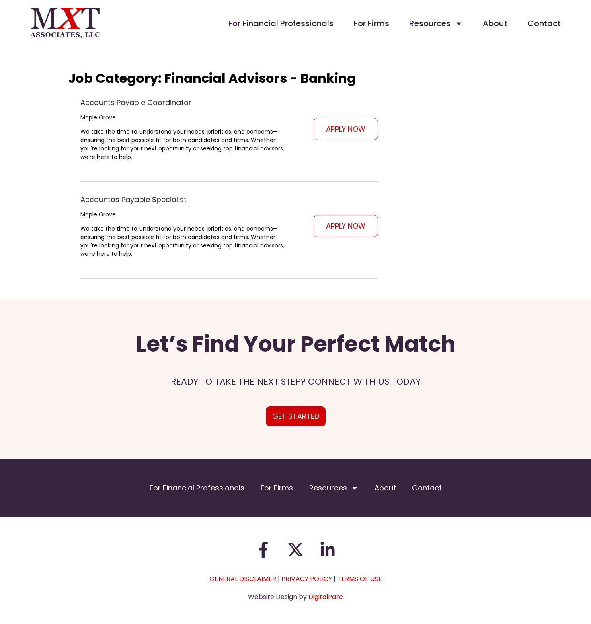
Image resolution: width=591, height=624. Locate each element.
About (495, 23)
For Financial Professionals (281, 23)
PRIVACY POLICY (306, 578)
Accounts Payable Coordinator (135, 102)
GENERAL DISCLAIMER (242, 578)
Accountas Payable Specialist (133, 199)
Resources (430, 23)
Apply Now (345, 129)
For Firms (371, 23)
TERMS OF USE (359, 578)
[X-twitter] (295, 549)
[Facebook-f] (263, 549)
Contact (544, 23)
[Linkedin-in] (328, 549)
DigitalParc (325, 596)
